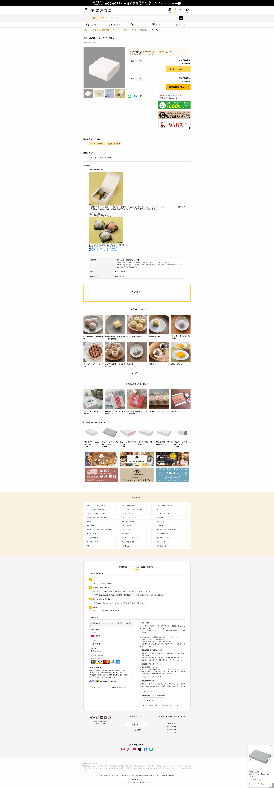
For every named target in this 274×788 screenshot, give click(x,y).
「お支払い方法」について (118, 687)
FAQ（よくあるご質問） (174, 726)
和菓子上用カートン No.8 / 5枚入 (103, 250)
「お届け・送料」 (149, 595)
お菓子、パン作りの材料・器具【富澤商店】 (96, 30)
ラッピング (116, 30)
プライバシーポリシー (174, 733)
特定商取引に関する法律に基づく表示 (148, 775)
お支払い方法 (118, 603)
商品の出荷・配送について (168, 98)
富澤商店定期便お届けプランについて (141, 591)
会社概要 (138, 730)
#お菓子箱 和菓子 (114, 144)
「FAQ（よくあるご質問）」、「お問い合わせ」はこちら (160, 705)
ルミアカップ (161, 207)
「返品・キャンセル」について (152, 677)
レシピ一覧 (114, 775)
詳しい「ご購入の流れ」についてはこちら (107, 611)
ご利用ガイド (171, 723)
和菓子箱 (133, 30)
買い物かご (97, 591)
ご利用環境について (148, 691)
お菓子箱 (125, 30)
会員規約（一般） (172, 729)
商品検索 (107, 775)
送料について (108, 591)
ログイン (97, 583)
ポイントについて (120, 591)
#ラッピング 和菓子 (97, 144)
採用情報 (171, 775)
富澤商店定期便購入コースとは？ (172, 96)
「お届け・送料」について (99, 687)
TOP (101, 775)
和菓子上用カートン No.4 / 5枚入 (103, 246)
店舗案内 (164, 775)
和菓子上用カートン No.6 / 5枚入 (103, 248)
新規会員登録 (106, 583)
